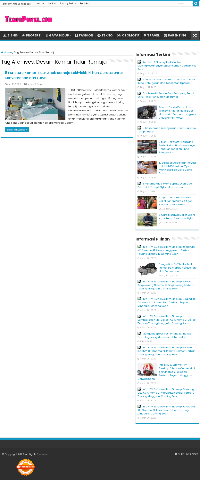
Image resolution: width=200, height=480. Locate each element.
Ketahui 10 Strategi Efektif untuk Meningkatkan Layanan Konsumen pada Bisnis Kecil (167, 65)
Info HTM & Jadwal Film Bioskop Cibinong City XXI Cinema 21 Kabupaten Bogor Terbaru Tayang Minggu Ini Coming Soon (166, 392)
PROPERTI (34, 35)
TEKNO (107, 35)
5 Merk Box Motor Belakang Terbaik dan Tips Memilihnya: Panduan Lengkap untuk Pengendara (177, 147)
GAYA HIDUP (59, 35)
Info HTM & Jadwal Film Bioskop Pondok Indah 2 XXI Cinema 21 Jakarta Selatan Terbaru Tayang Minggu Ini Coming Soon (167, 351)
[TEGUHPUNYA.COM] (28, 19)
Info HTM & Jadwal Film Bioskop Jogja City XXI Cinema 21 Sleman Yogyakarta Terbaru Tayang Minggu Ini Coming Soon (166, 250)
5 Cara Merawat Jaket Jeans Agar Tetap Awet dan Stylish (177, 216)
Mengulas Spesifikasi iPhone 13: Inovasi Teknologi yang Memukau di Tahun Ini (165, 335)
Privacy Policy (68, 3)
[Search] (196, 3)
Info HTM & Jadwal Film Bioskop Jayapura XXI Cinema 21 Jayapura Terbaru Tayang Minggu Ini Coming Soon (166, 410)
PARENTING (177, 35)
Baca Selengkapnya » (17, 129)
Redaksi (84, 3)
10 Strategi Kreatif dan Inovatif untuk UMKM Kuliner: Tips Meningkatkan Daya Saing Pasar (177, 168)
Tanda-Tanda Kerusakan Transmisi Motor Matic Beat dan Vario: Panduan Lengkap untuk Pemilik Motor (177, 112)
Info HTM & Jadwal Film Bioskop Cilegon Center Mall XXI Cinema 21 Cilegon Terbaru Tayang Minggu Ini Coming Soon (166, 372)
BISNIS (12, 35)
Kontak (52, 3)
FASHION (86, 35)
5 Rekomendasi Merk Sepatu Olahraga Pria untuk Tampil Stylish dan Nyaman (165, 185)
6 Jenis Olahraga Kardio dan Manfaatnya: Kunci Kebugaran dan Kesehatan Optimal (166, 81)
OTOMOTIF (130, 35)
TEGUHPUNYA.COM (186, 454)
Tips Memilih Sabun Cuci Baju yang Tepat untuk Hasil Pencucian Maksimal (166, 95)
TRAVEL (153, 35)
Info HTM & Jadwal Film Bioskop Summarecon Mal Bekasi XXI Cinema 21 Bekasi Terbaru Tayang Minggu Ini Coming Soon (167, 319)
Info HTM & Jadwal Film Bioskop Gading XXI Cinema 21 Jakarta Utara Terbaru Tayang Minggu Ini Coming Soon (167, 302)
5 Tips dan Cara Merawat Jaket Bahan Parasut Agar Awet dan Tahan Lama (175, 201)
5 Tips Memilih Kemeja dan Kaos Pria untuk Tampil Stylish (167, 129)
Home (40, 3)
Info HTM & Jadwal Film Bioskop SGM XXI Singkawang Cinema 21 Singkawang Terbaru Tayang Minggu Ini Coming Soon (166, 285)
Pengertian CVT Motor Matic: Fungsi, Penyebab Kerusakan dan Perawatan (177, 267)
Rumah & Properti (35, 84)
